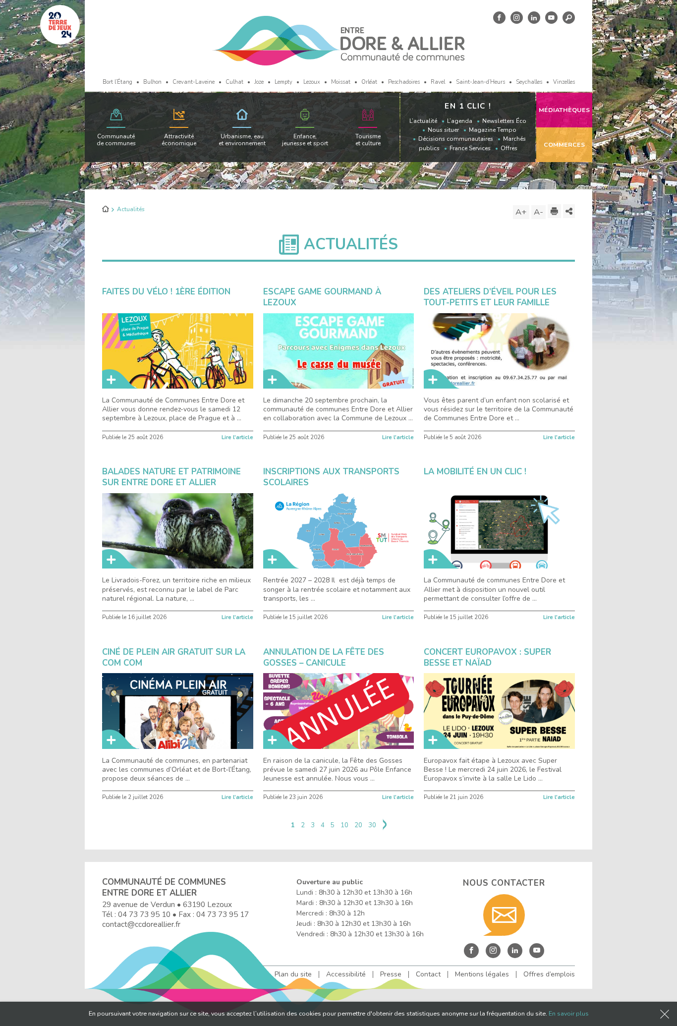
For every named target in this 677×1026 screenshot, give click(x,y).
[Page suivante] (385, 826)
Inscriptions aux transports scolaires (331, 477)
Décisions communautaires (455, 139)
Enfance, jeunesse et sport (305, 139)
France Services (470, 148)
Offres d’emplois (549, 974)
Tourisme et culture (368, 139)
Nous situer (443, 130)
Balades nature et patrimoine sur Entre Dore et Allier (171, 477)
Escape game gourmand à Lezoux (322, 297)
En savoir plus (569, 1013)
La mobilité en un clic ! (475, 471)
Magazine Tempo (492, 130)
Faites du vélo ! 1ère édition (166, 291)
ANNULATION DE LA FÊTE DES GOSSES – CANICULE (323, 657)
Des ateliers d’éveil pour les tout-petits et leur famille (490, 297)
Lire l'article (237, 437)
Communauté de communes (116, 139)
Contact (428, 974)
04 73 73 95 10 (144, 914)
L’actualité (423, 121)
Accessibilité (346, 974)
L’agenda (459, 121)
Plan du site (293, 974)
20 (358, 825)
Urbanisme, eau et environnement (242, 139)
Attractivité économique (179, 139)
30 (372, 825)
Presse (390, 974)
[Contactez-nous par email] (504, 915)
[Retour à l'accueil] (105, 209)
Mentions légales (482, 974)
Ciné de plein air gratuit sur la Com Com (173, 657)
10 (344, 825)
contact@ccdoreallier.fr (141, 924)
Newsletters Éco (504, 121)
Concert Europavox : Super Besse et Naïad (487, 657)
